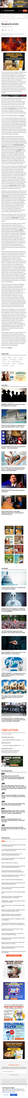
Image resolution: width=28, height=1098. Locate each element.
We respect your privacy (14, 1074)
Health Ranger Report (6, 771)
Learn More (6, 1094)
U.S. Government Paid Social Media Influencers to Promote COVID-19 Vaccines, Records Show (13, 850)
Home (2, 21)
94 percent (18, 150)
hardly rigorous (12, 108)
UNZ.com (22, 115)
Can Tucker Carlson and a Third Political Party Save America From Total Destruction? (13, 804)
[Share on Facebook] (5, 30)
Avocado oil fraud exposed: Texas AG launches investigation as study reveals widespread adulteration (12, 871)
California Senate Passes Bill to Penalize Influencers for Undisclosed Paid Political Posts (12, 947)
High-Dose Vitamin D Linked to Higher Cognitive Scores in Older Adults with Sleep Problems (13, 883)
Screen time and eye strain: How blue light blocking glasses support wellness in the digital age (12, 897)
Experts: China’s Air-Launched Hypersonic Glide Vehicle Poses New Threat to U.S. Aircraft (12, 943)
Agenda (5, 33)
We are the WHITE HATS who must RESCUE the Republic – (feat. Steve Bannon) (13, 447)
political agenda (18, 34)
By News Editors (4, 26)
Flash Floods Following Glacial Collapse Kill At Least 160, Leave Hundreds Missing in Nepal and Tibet (13, 867)
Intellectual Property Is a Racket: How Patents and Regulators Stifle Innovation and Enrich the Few (11, 915)
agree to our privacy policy (8, 1092)
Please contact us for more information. (9, 752)
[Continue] (25, 1071)
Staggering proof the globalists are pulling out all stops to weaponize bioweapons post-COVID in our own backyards (13, 610)
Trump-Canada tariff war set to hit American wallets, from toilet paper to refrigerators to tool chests (13, 876)
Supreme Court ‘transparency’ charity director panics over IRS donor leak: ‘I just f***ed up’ (13, 426)
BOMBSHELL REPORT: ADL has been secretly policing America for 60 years (13, 405)
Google (6, 34)
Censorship (17, 33)
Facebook (3, 34)
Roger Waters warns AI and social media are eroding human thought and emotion (12, 929)
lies (8, 34)
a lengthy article (14, 217)
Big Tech (13, 33)
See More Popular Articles (14, 955)
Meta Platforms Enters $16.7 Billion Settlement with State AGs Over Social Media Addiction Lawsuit (13, 910)
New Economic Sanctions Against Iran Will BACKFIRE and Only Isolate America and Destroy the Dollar (13, 829)
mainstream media (12, 34)
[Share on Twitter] (8, 30)
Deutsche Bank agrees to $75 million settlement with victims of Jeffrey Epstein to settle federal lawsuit (12, 513)
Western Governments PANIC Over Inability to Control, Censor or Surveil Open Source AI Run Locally (13, 797)
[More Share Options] (11, 30)
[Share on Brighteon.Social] (2, 30)
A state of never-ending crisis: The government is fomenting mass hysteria (13, 588)
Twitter (11, 35)
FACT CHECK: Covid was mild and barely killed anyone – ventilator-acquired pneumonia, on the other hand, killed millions (13, 469)
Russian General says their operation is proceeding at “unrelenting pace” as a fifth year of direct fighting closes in (13, 924)
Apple (10, 33)
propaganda (3, 35)
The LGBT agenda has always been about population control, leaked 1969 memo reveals (13, 632)
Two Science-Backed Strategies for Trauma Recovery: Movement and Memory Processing (12, 934)
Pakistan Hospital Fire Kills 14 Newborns (9, 862)
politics (22, 34)
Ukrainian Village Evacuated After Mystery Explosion (12, 879)
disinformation (21, 33)
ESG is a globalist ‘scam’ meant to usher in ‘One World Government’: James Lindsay (13, 653)
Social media (8, 35)
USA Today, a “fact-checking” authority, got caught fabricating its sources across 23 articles (12, 697)
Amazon (6, 21)
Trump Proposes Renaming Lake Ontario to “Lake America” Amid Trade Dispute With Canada (11, 854)
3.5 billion (19, 149)
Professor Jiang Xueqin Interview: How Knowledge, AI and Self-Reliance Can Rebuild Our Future (13, 820)
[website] (20, 229)
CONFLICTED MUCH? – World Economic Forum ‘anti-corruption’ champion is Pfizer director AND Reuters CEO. (13, 675)
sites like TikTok (12, 185)
